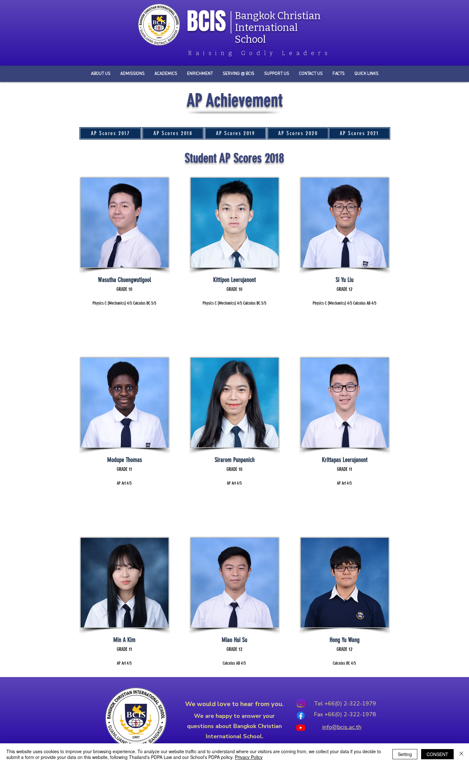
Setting (405, 754)
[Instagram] (300, 703)
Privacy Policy (249, 757)
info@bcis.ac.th (341, 727)
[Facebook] (300, 715)
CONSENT (437, 754)
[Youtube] (300, 727)
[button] (338, 74)
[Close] (461, 754)
